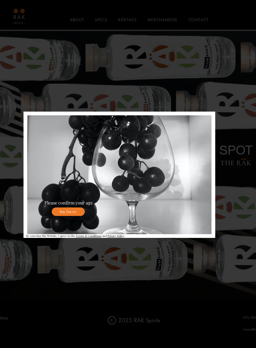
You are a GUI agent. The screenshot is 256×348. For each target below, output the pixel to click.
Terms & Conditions (89, 236)
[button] (68, 211)
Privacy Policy (116, 236)
